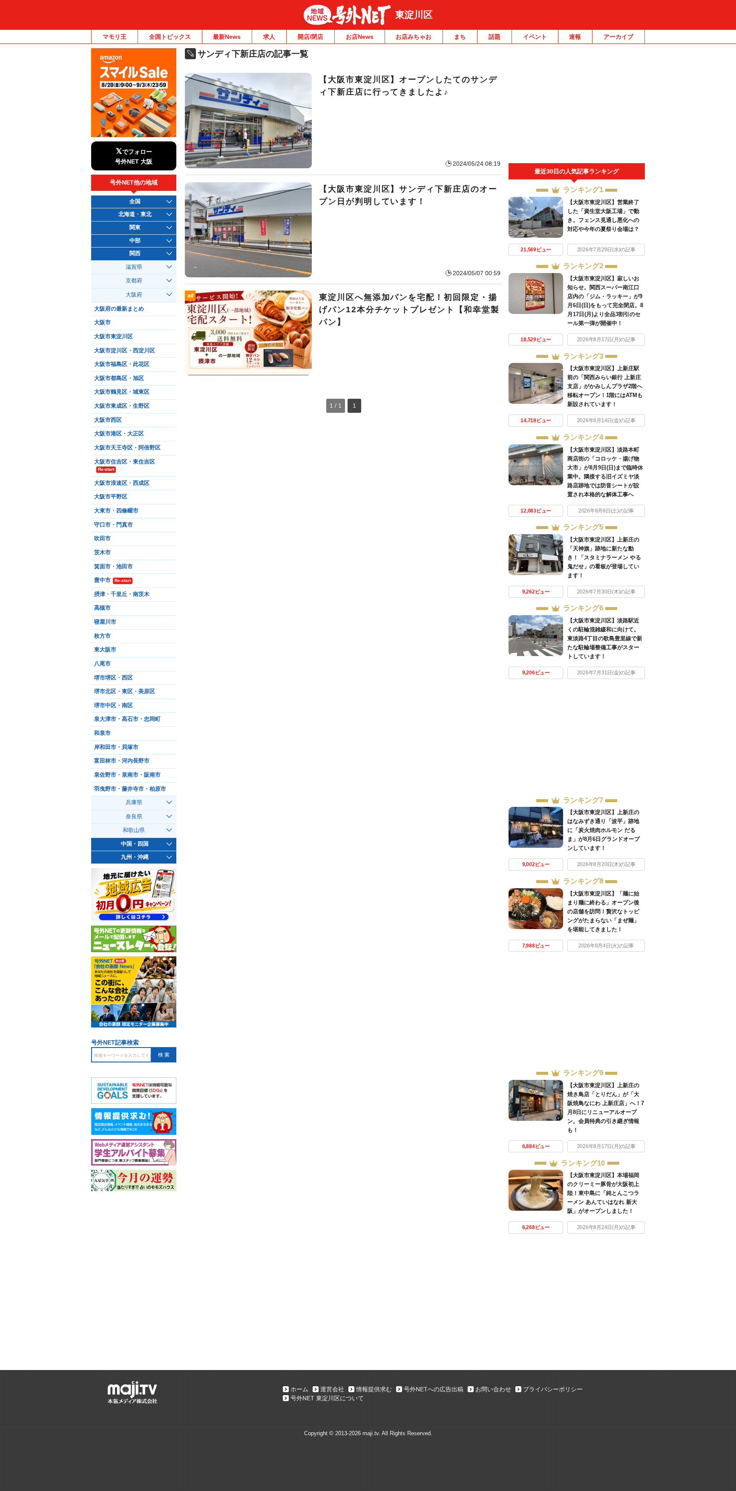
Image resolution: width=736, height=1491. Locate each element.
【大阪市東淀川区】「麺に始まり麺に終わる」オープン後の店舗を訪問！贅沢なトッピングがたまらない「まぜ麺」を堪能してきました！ (603, 911)
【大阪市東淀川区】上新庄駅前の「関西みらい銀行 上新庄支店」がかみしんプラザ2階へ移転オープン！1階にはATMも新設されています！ (605, 386)
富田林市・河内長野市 (122, 761)
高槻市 (102, 608)
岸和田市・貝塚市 (116, 747)
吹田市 (102, 538)
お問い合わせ (493, 1389)
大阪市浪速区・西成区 (122, 483)
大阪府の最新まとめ (119, 309)
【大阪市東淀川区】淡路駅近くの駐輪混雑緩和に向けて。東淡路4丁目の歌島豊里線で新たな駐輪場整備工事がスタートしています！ (604, 638)
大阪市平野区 (110, 497)
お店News (360, 36)
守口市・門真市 (113, 525)
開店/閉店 (310, 36)
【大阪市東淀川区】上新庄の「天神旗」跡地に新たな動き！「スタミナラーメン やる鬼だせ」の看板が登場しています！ (604, 557)
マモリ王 (114, 36)
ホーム (299, 1389)
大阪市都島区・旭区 (119, 378)
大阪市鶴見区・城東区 (122, 392)
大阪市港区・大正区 (119, 434)
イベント (535, 36)
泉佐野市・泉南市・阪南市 (127, 775)
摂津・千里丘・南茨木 (122, 594)
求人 (269, 36)
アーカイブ (618, 36)
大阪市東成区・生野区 (122, 406)
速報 (575, 36)
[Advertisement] (577, 105)
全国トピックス (170, 36)
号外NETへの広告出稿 (433, 1389)
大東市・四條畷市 (116, 511)
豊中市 (112, 580)
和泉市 (102, 733)
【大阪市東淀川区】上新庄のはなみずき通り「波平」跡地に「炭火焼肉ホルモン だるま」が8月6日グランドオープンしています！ (603, 830)
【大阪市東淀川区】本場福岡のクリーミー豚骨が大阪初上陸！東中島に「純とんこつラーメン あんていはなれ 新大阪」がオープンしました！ (603, 1193)
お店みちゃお (413, 36)
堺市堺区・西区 (113, 678)
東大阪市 (105, 650)
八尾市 (102, 664)
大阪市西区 (108, 420)
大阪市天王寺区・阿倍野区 (127, 448)
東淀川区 (414, 14)
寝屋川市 (105, 622)
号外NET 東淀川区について (327, 1398)
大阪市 (102, 322)
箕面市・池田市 (113, 567)
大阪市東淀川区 (113, 337)
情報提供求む (374, 1389)
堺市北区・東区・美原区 (124, 691)
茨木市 (102, 553)
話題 (494, 36)
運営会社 (332, 1389)
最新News (227, 36)
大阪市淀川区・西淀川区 (124, 351)
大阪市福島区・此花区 (122, 364)
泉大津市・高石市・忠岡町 (127, 719)
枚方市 (102, 636)
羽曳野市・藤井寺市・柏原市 (130, 789)
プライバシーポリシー (553, 1389)
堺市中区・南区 (113, 705)
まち (460, 36)
